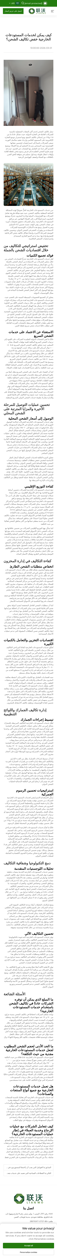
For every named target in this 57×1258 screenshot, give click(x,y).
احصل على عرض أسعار (13, 11)
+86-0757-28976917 (39, 1221)
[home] (37, 10)
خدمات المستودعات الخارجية (33, 350)
